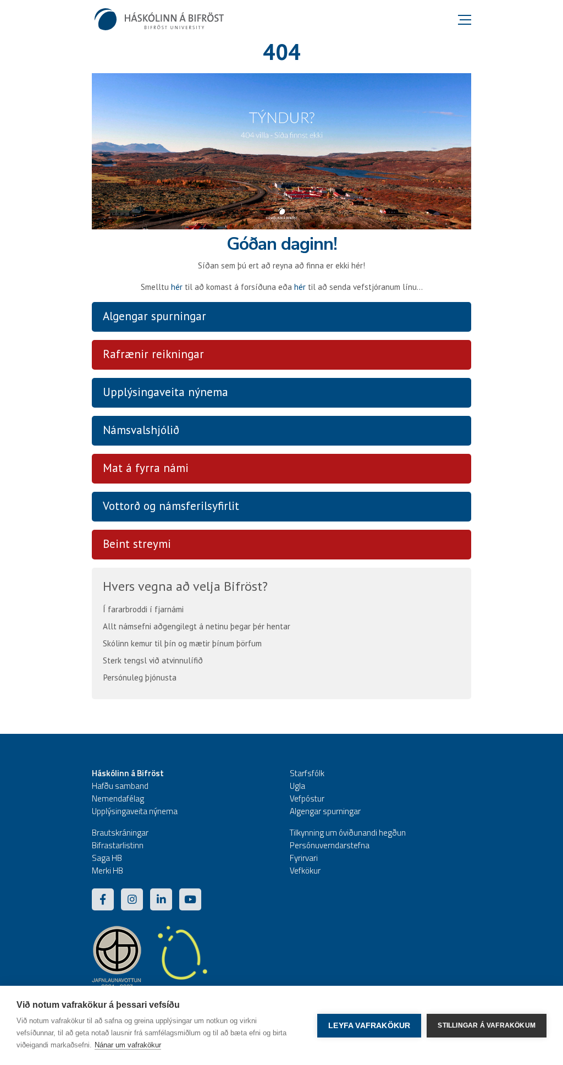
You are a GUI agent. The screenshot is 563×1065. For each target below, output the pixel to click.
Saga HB (107, 858)
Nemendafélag (118, 798)
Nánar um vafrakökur (128, 1045)
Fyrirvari (304, 858)
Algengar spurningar (154, 316)
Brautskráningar (120, 832)
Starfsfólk (307, 773)
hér (177, 287)
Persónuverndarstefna (329, 845)
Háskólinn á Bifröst (128, 773)
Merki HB (107, 870)
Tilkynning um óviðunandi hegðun (348, 832)
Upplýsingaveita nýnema (165, 392)
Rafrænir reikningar (153, 354)
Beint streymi (137, 543)
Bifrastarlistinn (117, 845)
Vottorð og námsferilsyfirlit (171, 505)
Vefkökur (305, 870)
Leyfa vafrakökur (369, 1026)
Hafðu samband (120, 785)
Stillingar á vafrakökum (487, 1025)
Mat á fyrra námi (146, 467)
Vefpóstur (307, 798)
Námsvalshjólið (141, 429)
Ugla (297, 785)
